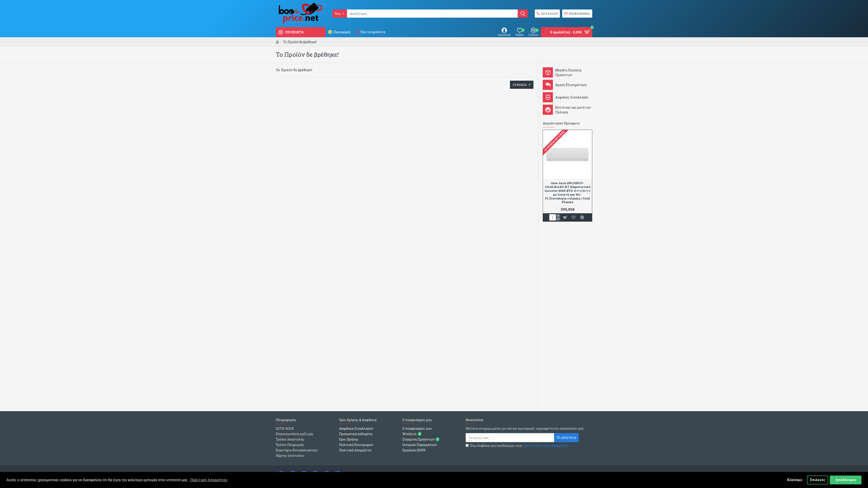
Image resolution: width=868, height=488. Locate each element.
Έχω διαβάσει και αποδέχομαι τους (519, 445)
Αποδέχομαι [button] (845, 480)
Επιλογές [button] (817, 480)
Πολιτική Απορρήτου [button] (208, 479)
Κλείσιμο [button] (794, 480)
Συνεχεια (520, 85)
